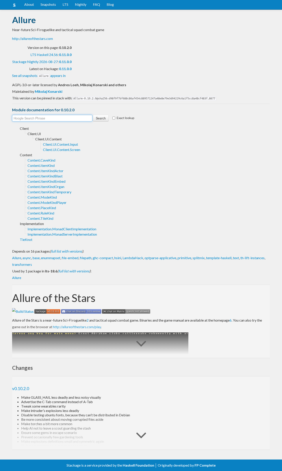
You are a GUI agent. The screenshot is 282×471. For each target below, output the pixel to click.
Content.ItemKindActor (45, 171)
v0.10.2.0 (20, 388)
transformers (22, 264)
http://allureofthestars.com (32, 38)
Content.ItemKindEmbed (46, 181)
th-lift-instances (252, 258)
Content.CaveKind (41, 160)
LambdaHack (132, 258)
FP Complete (205, 465)
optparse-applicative (160, 258)
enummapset (50, 258)
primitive (184, 258)
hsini (117, 258)
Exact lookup (125, 118)
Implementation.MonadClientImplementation (62, 229)
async (26, 258)
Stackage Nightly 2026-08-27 (35, 62)
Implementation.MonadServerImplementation (62, 234)
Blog (110, 4)
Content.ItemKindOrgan (46, 186)
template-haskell (219, 258)
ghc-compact (103, 258)
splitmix (199, 258)
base (36, 258)
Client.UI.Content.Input (60, 144)
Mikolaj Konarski (48, 91)
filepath (85, 258)
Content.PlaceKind (42, 208)
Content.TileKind (40, 218)
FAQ (96, 4)
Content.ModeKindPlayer (47, 202)
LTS (65, 4)
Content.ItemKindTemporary (49, 192)
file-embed (70, 258)
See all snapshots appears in (39, 75)
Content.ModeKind (42, 197)
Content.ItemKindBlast (45, 176)
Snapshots (48, 4)
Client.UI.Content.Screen (61, 149)
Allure (16, 258)
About (29, 4)
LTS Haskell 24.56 (44, 54)
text (236, 258)
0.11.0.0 (65, 54)
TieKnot (26, 239)
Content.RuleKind (41, 213)
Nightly (80, 4)
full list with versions (66, 251)
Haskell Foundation (138, 465)
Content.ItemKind (41, 165)
